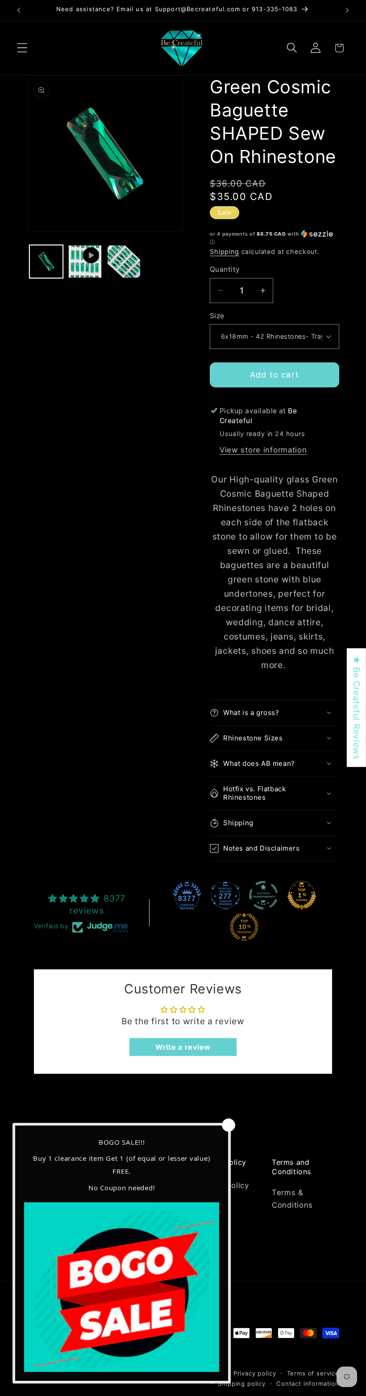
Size (217, 316)
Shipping (224, 251)
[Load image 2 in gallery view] (124, 261)
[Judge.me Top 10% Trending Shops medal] (244, 927)
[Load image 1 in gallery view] (46, 261)
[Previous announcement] (19, 10)
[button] (22, 48)
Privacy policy (254, 1373)
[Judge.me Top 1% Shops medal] (301, 895)
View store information (263, 449)
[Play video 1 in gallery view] (85, 261)
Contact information (307, 1383)
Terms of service (313, 1373)
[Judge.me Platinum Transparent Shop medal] (263, 895)
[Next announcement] (347, 10)
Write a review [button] (183, 1047)
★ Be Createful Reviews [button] (356, 708)
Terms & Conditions (292, 1198)
